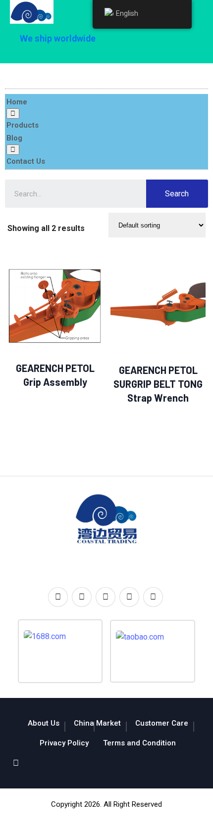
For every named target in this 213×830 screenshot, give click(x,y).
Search (177, 193)
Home (16, 101)
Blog (14, 138)
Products (22, 125)
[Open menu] (12, 113)
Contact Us (25, 161)
